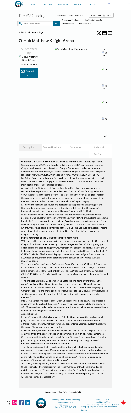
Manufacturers (68, 23)
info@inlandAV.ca (102, 402)
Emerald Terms (50, 392)
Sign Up (109, 15)
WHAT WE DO (63, 4)
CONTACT (48, 4)
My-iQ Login (97, 15)
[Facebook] (21, 402)
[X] (8, 402)
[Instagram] (14, 402)
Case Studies (61, 15)
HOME (34, 4)
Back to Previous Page (32, 32)
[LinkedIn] (27, 402)
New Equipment (84, 23)
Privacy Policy (62, 392)
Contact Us (79, 15)
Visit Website (30, 64)
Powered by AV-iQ (75, 392)
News (71, 15)
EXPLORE (93, 4)
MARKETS (78, 4)
